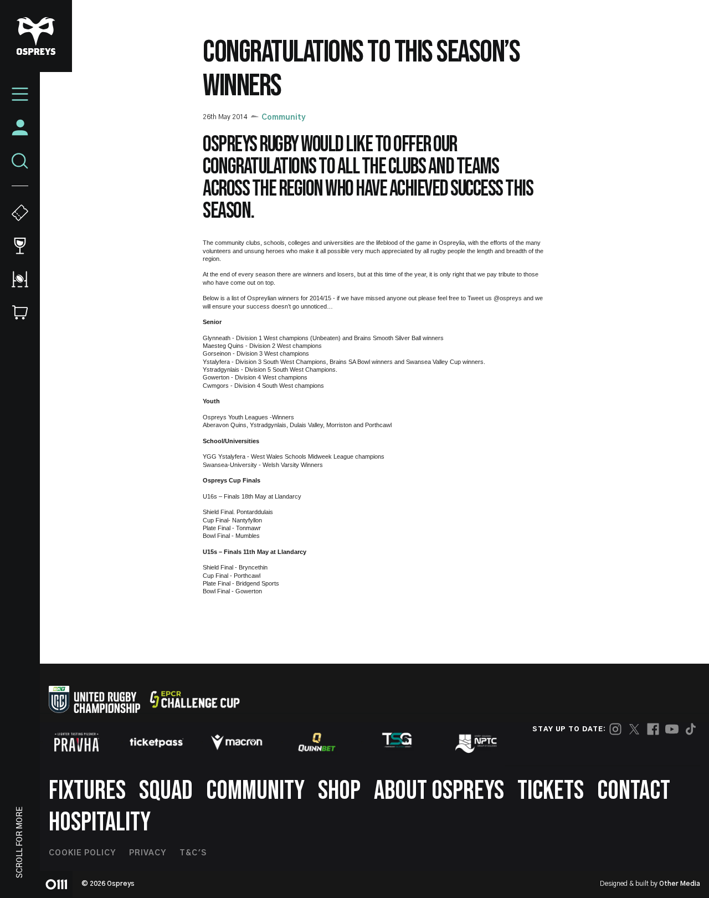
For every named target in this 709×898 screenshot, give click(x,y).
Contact (633, 791)
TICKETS (550, 791)
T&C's (193, 853)
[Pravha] (76, 742)
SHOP (339, 791)
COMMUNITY (255, 791)
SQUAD (166, 791)
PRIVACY (147, 853)
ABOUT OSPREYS (439, 791)
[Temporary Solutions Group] (397, 742)
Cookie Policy (82, 853)
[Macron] (236, 742)
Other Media (679, 883)
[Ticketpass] (156, 742)
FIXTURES (87, 791)
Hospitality (100, 822)
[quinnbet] (317, 742)
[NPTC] (477, 742)
